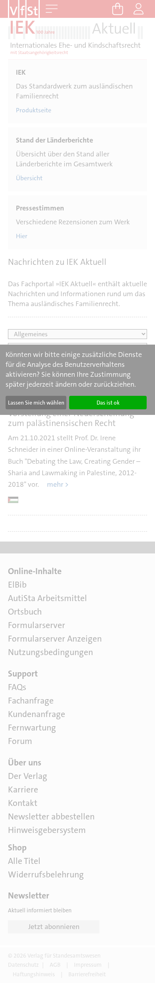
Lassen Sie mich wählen (36, 402)
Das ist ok (108, 402)
